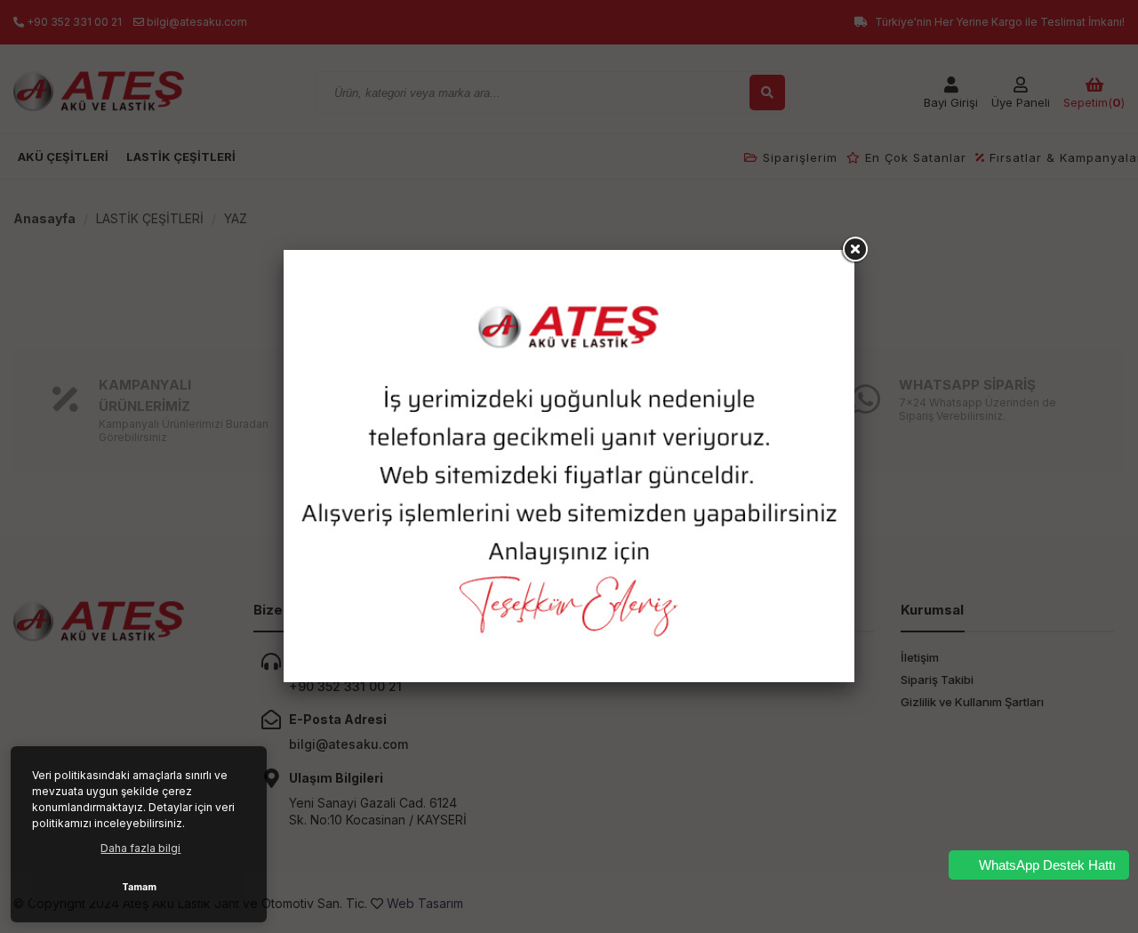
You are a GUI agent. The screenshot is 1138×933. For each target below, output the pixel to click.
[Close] (854, 250)
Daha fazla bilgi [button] (140, 848)
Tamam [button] (139, 887)
